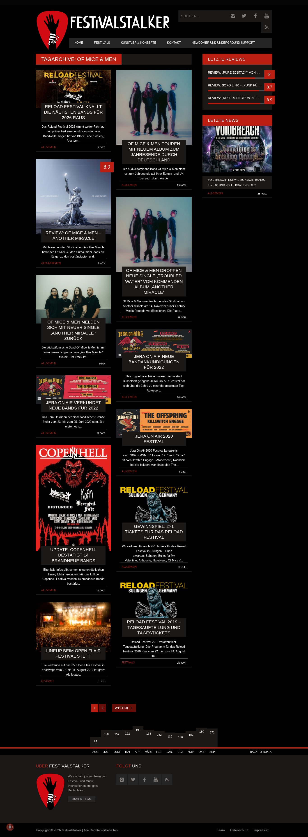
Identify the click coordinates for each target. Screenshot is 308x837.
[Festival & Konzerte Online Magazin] (119, 21)
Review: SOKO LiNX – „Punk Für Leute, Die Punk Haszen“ (237, 85)
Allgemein (48, 147)
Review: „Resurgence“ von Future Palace (237, 98)
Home (78, 42)
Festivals (102, 42)
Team (221, 830)
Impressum (261, 830)
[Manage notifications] (10, 827)
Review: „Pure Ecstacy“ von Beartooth (237, 72)
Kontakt (174, 42)
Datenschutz (239, 830)
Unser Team (82, 799)
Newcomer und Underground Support (223, 42)
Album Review (51, 263)
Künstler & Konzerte (138, 42)
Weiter (121, 708)
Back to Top (259, 751)
